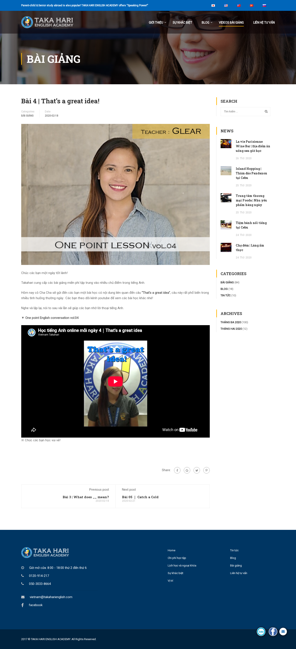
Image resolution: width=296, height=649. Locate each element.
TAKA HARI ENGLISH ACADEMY (50, 639)
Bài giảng (236, 565)
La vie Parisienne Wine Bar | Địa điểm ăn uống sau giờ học (253, 146)
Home (171, 550)
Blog (233, 558)
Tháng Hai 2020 (231, 328)
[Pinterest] (206, 470)
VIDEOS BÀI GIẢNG (231, 22)
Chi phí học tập (177, 558)
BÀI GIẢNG (27, 115)
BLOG (205, 22)
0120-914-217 (39, 576)
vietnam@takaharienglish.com (51, 597)
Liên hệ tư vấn (264, 22)
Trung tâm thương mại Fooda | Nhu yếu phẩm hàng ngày (251, 200)
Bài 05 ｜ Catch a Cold (140, 497)
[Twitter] (197, 470)
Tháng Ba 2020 (231, 322)
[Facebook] (177, 470)
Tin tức (234, 550)
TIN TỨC (226, 295)
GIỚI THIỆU (156, 22)
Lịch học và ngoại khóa (182, 565)
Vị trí (170, 580)
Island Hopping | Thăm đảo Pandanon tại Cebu (251, 173)
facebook (35, 605)
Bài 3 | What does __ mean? (86, 497)
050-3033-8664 (40, 584)
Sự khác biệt (182, 22)
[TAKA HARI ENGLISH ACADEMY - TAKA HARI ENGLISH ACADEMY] (53, 24)
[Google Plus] (187, 470)
